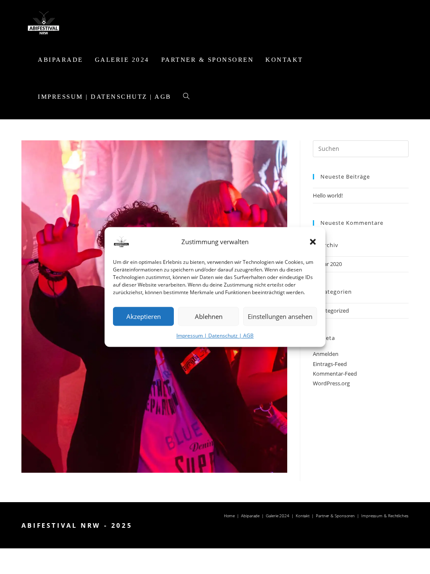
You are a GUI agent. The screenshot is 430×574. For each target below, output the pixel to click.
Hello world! (328, 195)
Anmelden (325, 354)
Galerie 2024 (277, 516)
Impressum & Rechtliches (385, 516)
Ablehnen (209, 316)
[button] (313, 241)
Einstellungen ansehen (280, 316)
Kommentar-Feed (335, 373)
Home (229, 516)
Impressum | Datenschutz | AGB (215, 335)
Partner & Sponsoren (335, 516)
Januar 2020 (327, 264)
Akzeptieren (143, 316)
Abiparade (250, 516)
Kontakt (302, 516)
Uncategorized (331, 310)
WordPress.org (331, 383)
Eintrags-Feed (330, 364)
